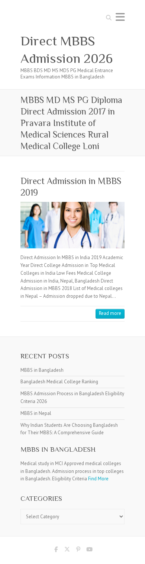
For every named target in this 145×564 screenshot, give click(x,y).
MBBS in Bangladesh (42, 370)
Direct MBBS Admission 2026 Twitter (66, 550)
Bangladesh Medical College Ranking (59, 381)
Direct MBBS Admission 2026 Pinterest (78, 550)
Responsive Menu (120, 17)
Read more (110, 313)
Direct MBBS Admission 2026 (66, 49)
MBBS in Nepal (35, 413)
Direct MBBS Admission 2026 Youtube (89, 550)
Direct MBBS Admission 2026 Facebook (55, 550)
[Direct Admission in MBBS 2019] (72, 225)
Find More (98, 479)
